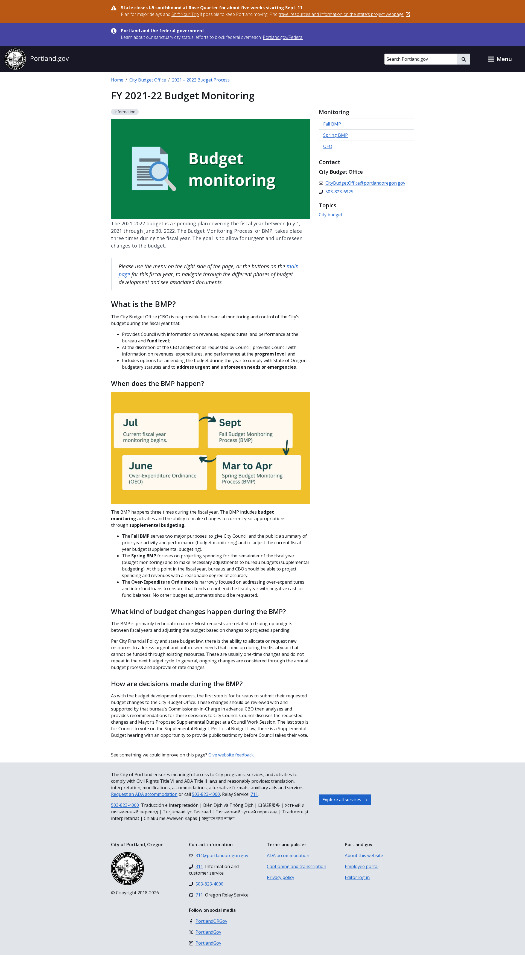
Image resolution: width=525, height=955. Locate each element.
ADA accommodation (288, 855)
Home (117, 80)
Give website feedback (231, 755)
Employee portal (361, 866)
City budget (330, 215)
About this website (364, 855)
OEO (327, 146)
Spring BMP (335, 135)
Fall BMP (332, 124)
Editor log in (357, 877)
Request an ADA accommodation (144, 794)
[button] (500, 59)
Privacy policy (280, 877)
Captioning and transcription (296, 866)
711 (254, 794)
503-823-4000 (206, 794)
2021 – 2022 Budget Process (201, 80)
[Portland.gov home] (36, 59)
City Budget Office (147, 80)
